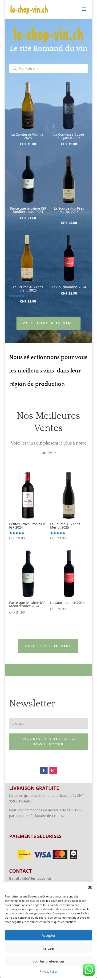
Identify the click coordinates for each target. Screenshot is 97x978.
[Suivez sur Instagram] (53, 770)
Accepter (49, 935)
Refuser (48, 948)
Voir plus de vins (48, 646)
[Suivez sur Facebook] (44, 770)
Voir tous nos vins (48, 323)
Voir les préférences (48, 961)
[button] (90, 887)
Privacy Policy (48, 972)
